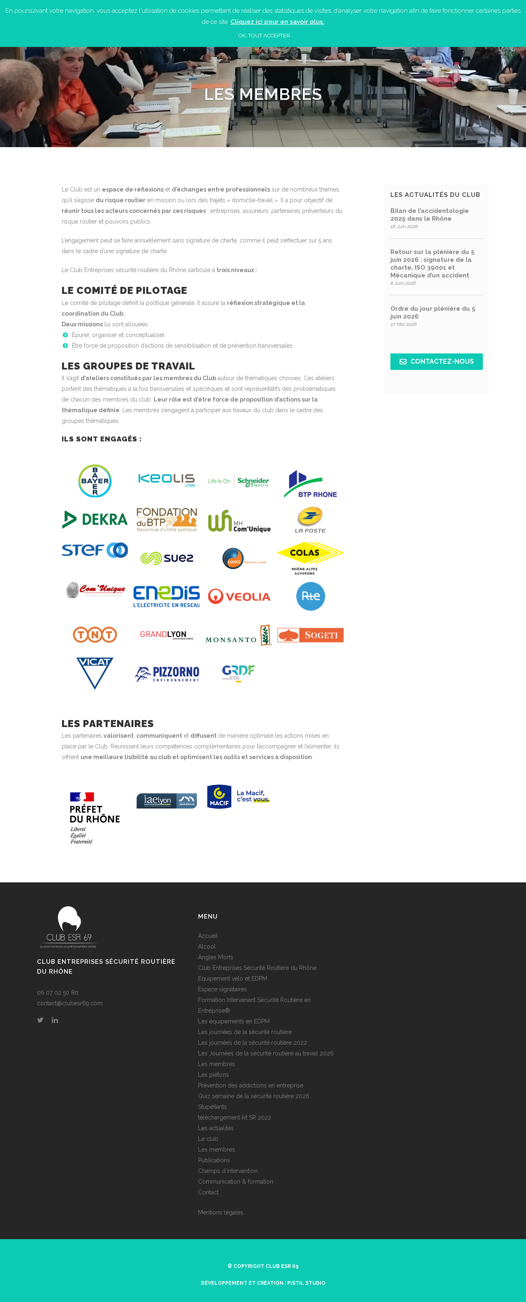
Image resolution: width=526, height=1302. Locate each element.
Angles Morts (215, 957)
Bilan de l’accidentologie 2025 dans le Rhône (429, 214)
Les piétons (213, 1074)
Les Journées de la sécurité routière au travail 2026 (266, 1053)
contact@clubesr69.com (70, 1003)
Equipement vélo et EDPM (232, 978)
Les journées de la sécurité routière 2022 (252, 1042)
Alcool (207, 946)
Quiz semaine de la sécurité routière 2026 (253, 1096)
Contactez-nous (442, 361)
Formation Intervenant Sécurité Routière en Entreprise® (254, 1005)
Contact (208, 1192)
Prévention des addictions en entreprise (250, 1085)
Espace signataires (222, 989)
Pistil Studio (306, 1283)
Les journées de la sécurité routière (245, 1032)
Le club (208, 1139)
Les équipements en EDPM (234, 1021)
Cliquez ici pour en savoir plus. (278, 21)
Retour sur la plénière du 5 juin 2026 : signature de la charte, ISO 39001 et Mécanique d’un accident (432, 263)
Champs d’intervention (228, 1171)
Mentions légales (220, 1212)
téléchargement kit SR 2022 (234, 1117)
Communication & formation (235, 1181)
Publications (214, 1160)
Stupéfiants (212, 1106)
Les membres (216, 1064)
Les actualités (216, 1128)
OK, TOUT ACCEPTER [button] (264, 35)
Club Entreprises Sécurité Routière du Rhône (257, 968)
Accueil (208, 936)
